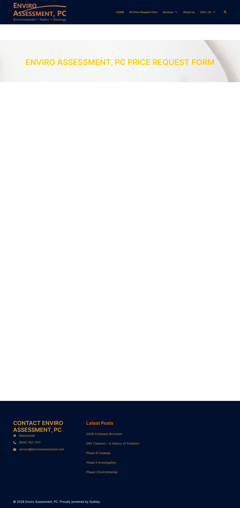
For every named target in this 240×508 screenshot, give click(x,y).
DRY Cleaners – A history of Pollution (112, 443)
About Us (189, 12)
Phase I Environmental (102, 472)
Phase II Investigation (101, 462)
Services (168, 12)
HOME (120, 12)
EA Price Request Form (143, 12)
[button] (225, 12)
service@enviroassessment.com (41, 449)
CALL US (205, 12)
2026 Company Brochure (104, 434)
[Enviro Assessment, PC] (39, 12)
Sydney (94, 502)
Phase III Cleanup (98, 453)
